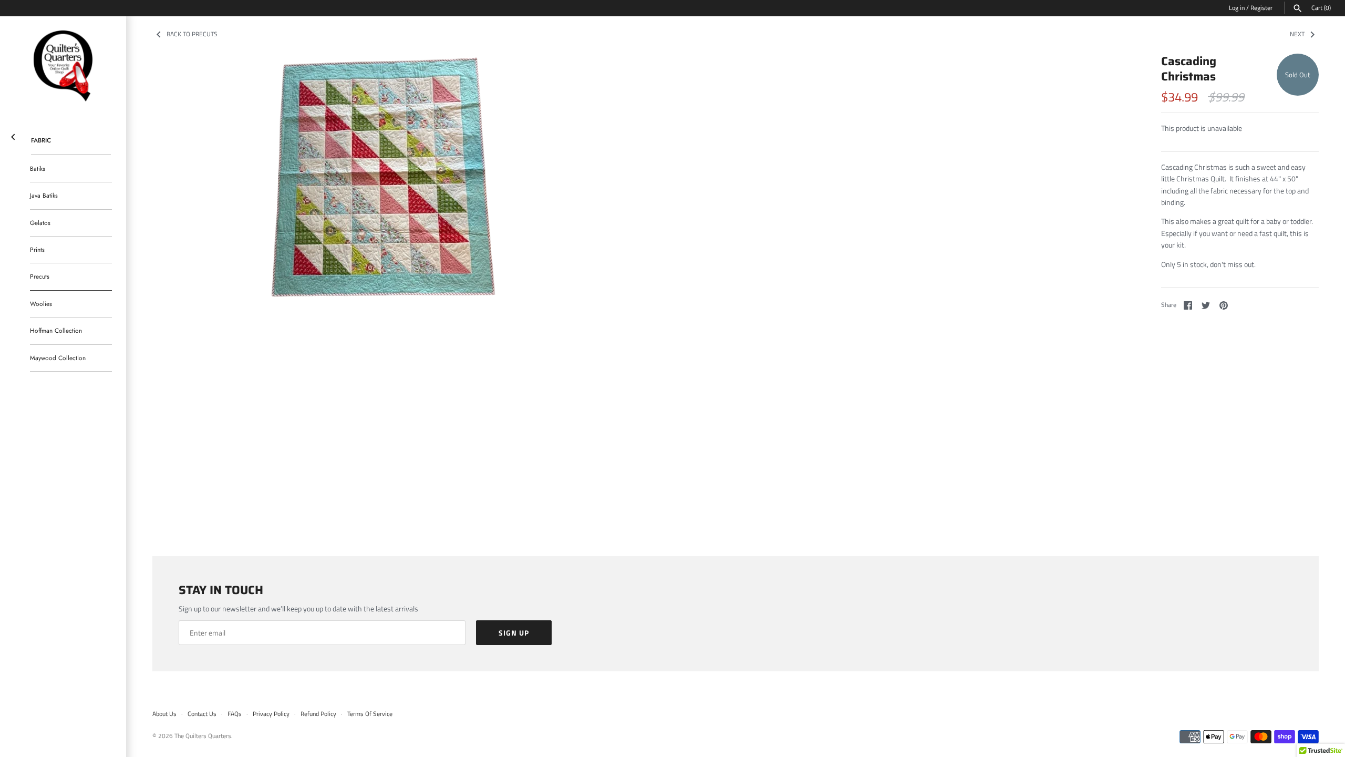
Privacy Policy (271, 714)
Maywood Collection (58, 357)
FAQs (234, 714)
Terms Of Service (369, 714)
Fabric (41, 140)
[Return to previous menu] (13, 135)
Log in (1237, 8)
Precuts (39, 276)
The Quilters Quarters (202, 736)
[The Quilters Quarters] (63, 66)
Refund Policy (318, 714)
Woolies (41, 303)
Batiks (37, 168)
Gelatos (40, 222)
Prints (37, 249)
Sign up (514, 632)
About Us (164, 714)
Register (1261, 8)
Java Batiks (44, 195)
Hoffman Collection (56, 330)
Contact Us (202, 714)
